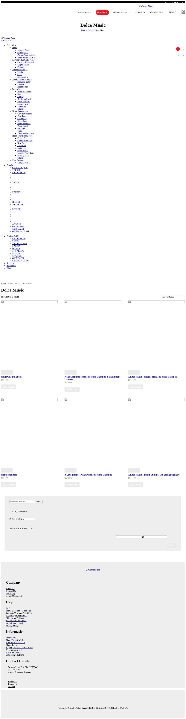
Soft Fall (21, 128)
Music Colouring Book (11, 377)
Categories (83, 12)
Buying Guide (120, 12)
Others (20, 109)
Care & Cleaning (24, 114)
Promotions (156, 12)
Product (90, 30)
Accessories (22, 77)
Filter (171, 545)
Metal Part (21, 148)
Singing (20, 96)
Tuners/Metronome (25, 133)
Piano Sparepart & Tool (22, 136)
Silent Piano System (26, 57)
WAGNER (17, 224)
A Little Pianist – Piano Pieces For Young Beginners (88, 475)
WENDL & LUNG (20, 231)
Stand (19, 131)
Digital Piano (23, 65)
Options (20, 67)
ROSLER (16, 209)
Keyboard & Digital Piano (23, 60)
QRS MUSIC (18, 204)
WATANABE (18, 226)
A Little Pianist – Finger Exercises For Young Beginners (153, 475)
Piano (14, 47)
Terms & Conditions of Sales (18, 611)
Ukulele (20, 84)
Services (140, 12)
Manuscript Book (9, 475)
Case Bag (21, 116)
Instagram (12, 684)
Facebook (12, 681)
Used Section (17, 160)
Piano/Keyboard (24, 92)
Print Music (17, 89)
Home (83, 30)
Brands (101, 12)
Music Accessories (20, 111)
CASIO (15, 182)
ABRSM (16, 170)
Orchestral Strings (19, 69)
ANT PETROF (18, 172)
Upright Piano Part (25, 153)
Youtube (11, 686)
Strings (20, 94)
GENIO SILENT (19, 243)
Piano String (22, 150)
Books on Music (24, 99)
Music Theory (23, 104)
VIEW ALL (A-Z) (20, 167)
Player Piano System (26, 55)
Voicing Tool (23, 155)
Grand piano (22, 52)
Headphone (22, 121)
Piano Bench (22, 126)
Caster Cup (22, 118)
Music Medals (23, 101)
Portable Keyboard (25, 62)
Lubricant (21, 145)
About (172, 12)
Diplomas (21, 106)
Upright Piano (23, 50)
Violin (20, 72)
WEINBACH (18, 229)
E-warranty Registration (16, 615)
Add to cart (8, 387)
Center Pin (22, 138)
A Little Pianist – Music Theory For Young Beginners (152, 377)
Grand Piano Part (24, 140)
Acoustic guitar (24, 82)
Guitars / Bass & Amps (22, 79)
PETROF (16, 202)
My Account (178, 3)
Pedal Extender (24, 123)
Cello (19, 74)
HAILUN (16, 192)
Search (38, 502)
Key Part (21, 143)
